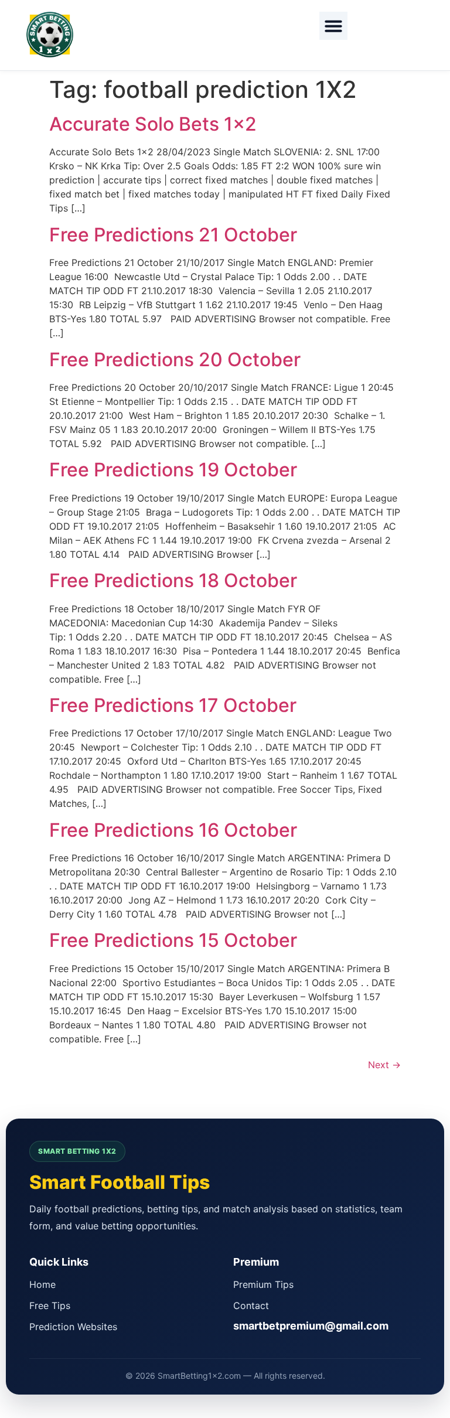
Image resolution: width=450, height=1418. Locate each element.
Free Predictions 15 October (173, 940)
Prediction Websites (73, 1326)
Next (384, 1065)
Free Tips (49, 1305)
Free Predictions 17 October (172, 705)
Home (42, 1284)
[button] (333, 26)
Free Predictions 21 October (173, 234)
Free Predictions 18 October (173, 580)
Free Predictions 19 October (173, 469)
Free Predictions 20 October (175, 359)
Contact (251, 1305)
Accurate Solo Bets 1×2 (153, 124)
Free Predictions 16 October (173, 830)
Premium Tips (263, 1284)
